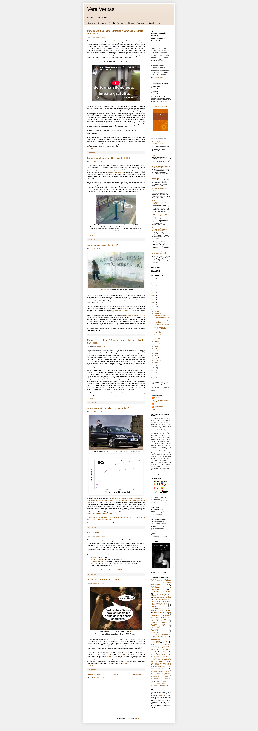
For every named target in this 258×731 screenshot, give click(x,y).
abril (155, 355)
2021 (154, 288)
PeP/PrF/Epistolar (155, 653)
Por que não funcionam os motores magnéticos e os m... (161, 317)
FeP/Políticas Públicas (161, 617)
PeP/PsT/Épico (167, 653)
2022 (154, 285)
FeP (157, 681)
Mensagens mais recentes (95, 674)
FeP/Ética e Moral (155, 644)
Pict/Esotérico (154, 671)
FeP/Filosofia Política (161, 580)
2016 (154, 300)
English (168, 596)
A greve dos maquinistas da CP (102, 245)
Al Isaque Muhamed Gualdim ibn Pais (162, 401)
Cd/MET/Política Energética (159, 619)
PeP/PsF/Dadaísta (166, 673)
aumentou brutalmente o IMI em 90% (110, 500)
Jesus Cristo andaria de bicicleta (103, 579)
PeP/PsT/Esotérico (161, 614)
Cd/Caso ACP (165, 651)
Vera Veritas (100, 9)
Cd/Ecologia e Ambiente (159, 622)
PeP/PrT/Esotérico (156, 596)
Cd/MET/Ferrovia (155, 627)
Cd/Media (165, 643)
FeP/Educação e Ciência (159, 603)
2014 (154, 304)
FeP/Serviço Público (158, 624)
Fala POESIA (93, 532)
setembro (156, 344)
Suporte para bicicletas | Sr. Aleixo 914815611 (109, 158)
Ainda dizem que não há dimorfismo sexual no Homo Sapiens (159, 202)
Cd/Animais (165, 676)
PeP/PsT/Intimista (163, 661)
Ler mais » (90, 148)
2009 (154, 370)
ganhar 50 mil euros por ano (124, 310)
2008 (154, 372)
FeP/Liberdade (155, 629)
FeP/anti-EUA (155, 606)
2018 (154, 295)
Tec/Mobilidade (161, 654)
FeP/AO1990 (164, 670)
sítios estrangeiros (115, 172)
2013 (154, 307)
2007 (154, 375)
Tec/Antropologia (155, 676)
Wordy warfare (156, 178)
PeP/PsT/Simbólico (155, 685)
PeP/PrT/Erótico (155, 673)
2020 (154, 290)
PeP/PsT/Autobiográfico (156, 680)
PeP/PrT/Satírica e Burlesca (159, 641)
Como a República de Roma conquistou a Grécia (160, 142)
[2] (136, 634)
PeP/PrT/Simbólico (163, 668)
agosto (156, 346)
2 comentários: (91, 239)
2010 (154, 368)
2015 (154, 302)
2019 (154, 293)
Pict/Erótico (164, 685)
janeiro (156, 362)
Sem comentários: (92, 402)
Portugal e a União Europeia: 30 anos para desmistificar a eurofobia (161, 253)
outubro (156, 341)
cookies (160, 695)
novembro (157, 313)
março (156, 358)
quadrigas (124, 654)
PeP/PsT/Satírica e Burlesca (159, 638)
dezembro (157, 311)
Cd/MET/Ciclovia (164, 671)
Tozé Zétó (157, 409)
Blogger (138, 718)
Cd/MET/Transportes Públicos (161, 610)
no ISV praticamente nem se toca (101, 519)
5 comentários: (91, 334)
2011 (154, 365)
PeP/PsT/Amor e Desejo (162, 597)
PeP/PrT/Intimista (161, 683)
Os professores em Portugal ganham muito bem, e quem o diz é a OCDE (161, 216)
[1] (131, 631)
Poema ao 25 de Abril (97, 559)
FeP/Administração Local (158, 626)
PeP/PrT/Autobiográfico (165, 681)
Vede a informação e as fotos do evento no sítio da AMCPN (104, 570)
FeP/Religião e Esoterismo (159, 601)
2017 (154, 297)
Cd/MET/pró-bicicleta (160, 599)
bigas (109, 654)
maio (155, 353)
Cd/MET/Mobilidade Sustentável (159, 634)
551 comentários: (92, 152)
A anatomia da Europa (97, 561)
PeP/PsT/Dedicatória (161, 675)
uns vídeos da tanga (116, 41)
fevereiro (156, 360)
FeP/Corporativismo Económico (159, 678)
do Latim (125, 658)
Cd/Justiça (153, 670)
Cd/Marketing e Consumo (162, 612)
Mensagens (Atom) (99, 677)
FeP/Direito (165, 649)
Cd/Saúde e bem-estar (159, 636)
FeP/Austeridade (155, 639)
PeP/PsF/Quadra (155, 643)
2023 (154, 283)
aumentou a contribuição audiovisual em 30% (100, 513)
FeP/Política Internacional (159, 605)
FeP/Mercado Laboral (163, 658)
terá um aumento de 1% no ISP (124, 517)
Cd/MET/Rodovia (156, 608)
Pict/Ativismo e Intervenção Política (161, 663)
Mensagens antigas (138, 674)
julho (155, 348)
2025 (154, 278)
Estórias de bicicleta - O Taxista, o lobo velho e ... (161, 327)
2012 (154, 309)
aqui (102, 165)
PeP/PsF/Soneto (161, 594)
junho (155, 351)
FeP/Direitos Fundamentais (161, 615)
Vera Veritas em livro (161, 106)
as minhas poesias (159, 77)
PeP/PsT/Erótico (155, 632)
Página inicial (117, 674)
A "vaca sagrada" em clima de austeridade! (108, 408)
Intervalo (93, 557)
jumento (124, 663)
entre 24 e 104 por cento (118, 498)
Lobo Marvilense (158, 406)
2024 (154, 281)
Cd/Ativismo (156, 664)
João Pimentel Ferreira (160, 404)
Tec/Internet (154, 651)
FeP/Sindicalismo (155, 631)
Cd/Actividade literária (158, 621)
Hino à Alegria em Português (160, 241)
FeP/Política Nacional (161, 592)
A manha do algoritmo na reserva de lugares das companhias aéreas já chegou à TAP (161, 229)
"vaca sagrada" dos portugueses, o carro (101, 517)
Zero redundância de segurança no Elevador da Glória (161, 166)
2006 (154, 377)
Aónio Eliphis (157, 398)
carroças (111, 656)
